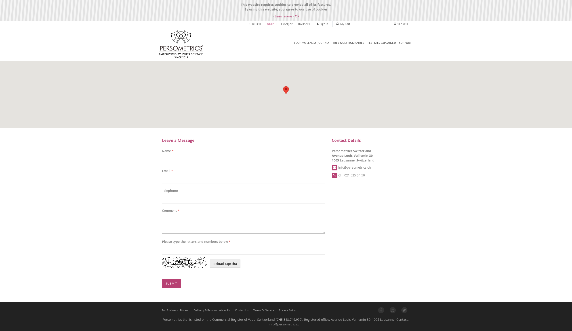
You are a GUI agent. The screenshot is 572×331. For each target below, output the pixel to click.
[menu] (351, 42)
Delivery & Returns (205, 310)
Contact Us (242, 310)
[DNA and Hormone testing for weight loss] (181, 44)
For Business (170, 310)
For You (184, 310)
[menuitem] (311, 42)
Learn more (283, 16)
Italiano (304, 24)
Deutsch (254, 24)
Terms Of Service (263, 310)
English (271, 24)
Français (287, 24)
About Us (225, 310)
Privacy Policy (287, 310)
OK (297, 16)
